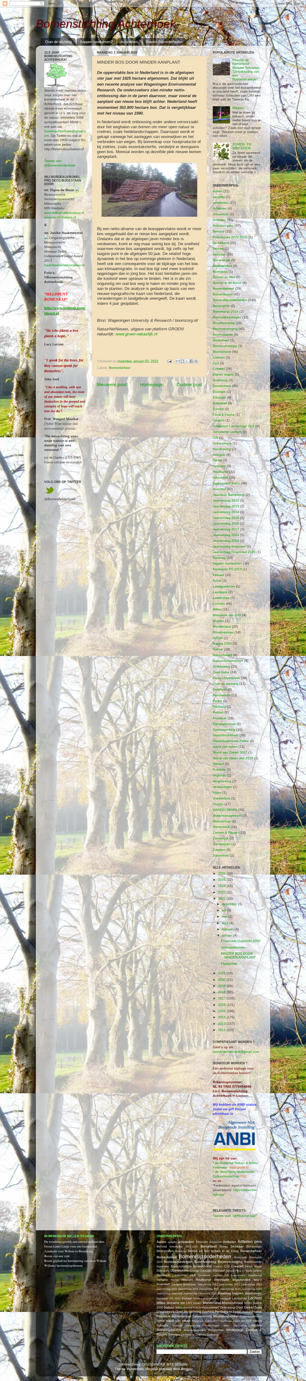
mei (225, 916)
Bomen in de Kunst (227, 283)
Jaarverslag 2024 (226, 541)
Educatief (220, 403)
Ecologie (219, 392)
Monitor (218, 621)
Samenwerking (224, 730)
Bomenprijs (221, 306)
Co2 (216, 363)
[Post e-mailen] (169, 361)
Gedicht (218, 420)
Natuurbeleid (222, 655)
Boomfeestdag (224, 323)
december (230, 904)
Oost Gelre (221, 672)
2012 (222, 1030)
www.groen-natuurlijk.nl (136, 334)
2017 (222, 998)
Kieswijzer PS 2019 (227, 569)
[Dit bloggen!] (182, 361)
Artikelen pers (223, 225)
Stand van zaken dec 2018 (233, 758)
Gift (215, 437)
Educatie (219, 397)
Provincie (220, 718)
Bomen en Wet (224, 277)
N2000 (218, 638)
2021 (222, 973)
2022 (222, 898)
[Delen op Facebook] (191, 361)
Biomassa (220, 271)
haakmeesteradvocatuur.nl (64, 265)
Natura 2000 (222, 643)
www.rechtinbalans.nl (60, 217)
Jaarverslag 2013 (226, 506)
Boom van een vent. (57, 1256)
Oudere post (189, 384)
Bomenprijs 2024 (225, 311)
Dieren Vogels (223, 374)
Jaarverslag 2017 (226, 529)
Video (217, 792)
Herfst (217, 460)
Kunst (217, 580)
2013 (222, 1024)
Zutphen (219, 850)
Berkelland (221, 243)
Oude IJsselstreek (226, 678)
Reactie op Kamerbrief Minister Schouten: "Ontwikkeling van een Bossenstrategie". (246, 69)
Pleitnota (219, 707)
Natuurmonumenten (228, 661)
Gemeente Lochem (227, 432)
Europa (218, 409)
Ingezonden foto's (226, 483)
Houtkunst (220, 472)
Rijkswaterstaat (224, 724)
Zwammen (221, 855)
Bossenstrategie (225, 346)
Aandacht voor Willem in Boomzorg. (68, 1251)
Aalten (217, 191)
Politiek (218, 712)
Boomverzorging (225, 329)
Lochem (219, 603)
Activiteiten (129, 42)
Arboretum (221, 214)
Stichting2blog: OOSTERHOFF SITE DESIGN (153, 1364)
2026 (222, 873)
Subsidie (219, 769)
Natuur (218, 649)
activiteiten (221, 203)
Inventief (219, 489)
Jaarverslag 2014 (226, 512)
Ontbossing (221, 666)
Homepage (151, 384)
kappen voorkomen (227, 563)
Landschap (221, 598)
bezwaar (219, 254)
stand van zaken (225, 747)
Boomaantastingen (227, 317)
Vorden (218, 804)
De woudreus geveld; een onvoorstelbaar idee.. (75, 1241)
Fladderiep (229, 963)
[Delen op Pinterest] (196, 361)
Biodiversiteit (222, 266)
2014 (222, 1017)
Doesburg (220, 380)
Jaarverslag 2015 (226, 518)
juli (224, 910)
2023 (222, 892)
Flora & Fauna (224, 414)
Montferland (222, 626)
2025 (222, 880)
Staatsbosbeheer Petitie (231, 741)
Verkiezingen (222, 787)
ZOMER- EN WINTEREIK (241, 146)
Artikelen (219, 220)
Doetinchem (222, 386)
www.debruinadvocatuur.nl (64, 213)
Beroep (218, 248)
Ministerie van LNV (227, 615)
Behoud (218, 231)
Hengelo (219, 455)
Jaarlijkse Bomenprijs (229, 495)
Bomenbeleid (223, 294)
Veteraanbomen (233, 947)
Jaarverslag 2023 (226, 535)
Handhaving (222, 449)
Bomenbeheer (120, 368)
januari (227, 935)
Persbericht (221, 695)
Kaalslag (219, 558)
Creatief (219, 369)
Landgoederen (224, 586)
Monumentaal (223, 632)
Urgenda (219, 775)
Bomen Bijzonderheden (164, 42)
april (225, 923)
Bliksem (238, 108)
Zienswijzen (221, 844)
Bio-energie (221, 260)
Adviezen (220, 208)
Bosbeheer (221, 340)
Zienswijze (221, 838)
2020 (222, 980)
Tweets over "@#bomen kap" (235, 1216)
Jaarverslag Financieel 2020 (234, 552)
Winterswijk (221, 827)
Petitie (217, 701)
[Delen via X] (187, 361)
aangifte (219, 197)
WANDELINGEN (225, 810)
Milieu (217, 609)
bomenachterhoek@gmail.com (236, 1052)
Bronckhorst (222, 352)
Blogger (186, 1369)
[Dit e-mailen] (177, 361)
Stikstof (218, 764)
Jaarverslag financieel (229, 546)
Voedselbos (221, 798)
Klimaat (218, 575)
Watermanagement (227, 815)
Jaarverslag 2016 (226, 523)
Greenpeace (222, 443)
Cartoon (219, 357)
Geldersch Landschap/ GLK (234, 426)
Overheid (220, 689)
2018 (222, 992)
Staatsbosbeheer (226, 735)
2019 (222, 986)
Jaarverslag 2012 (226, 500)
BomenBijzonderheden (230, 300)
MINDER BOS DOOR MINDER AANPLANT (238, 955)
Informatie (220, 477)
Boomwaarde (223, 334)
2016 (222, 1005)
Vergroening (222, 781)
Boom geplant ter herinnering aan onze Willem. (75, 1261)
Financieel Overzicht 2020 (240, 941)
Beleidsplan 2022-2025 (230, 237)
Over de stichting (58, 42)
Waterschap (222, 821)
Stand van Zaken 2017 (230, 752)
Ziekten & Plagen (226, 832)
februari (228, 929)
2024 (222, 886)
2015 (222, 1011)
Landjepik (220, 592)
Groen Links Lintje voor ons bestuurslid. (71, 1246)
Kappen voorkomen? (96, 42)
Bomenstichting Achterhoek (106, 23)
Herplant (219, 466)
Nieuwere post (111, 384)
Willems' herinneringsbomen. (63, 1265)
